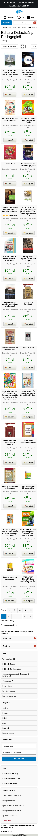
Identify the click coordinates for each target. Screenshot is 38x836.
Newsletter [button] (7, 740)
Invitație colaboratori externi (11, 811)
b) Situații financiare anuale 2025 (13, 806)
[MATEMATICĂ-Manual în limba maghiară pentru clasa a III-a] (28, 573)
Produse (6, 23)
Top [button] (4, 768)
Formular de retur (8, 733)
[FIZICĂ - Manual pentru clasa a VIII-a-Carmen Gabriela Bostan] (28, 67)
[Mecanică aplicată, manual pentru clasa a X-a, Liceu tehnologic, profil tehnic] (10, 526)
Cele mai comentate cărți (11, 779)
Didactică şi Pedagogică (9, 80)
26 (25, 616)
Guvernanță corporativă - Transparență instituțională (15, 675)
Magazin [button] (6, 703)
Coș (21, 17)
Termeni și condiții (8, 659)
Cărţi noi (5, 708)
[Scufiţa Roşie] (10, 160)
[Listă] (27, 46)
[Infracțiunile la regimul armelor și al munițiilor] (28, 252)
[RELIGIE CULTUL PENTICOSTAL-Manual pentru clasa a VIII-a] (10, 67)
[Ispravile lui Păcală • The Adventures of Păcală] (28, 114)
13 (25, 610)
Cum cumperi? (7, 681)
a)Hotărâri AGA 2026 (9, 816)
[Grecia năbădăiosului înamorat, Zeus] (10, 343)
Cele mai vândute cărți (10, 774)
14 (31, 610)
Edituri (4, 718)
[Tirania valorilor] (28, 343)
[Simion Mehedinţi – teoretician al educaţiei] (10, 436)
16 (9, 616)
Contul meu (10, 17)
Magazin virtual (6, 831)
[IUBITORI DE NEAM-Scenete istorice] (10, 114)
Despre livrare (7, 686)
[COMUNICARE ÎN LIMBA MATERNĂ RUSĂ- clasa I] (10, 252)
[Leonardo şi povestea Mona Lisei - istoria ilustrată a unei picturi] (10, 203)
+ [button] (34, 638)
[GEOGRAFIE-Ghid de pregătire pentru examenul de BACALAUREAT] (28, 526)
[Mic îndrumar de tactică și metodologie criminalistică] (10, 298)
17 (14, 616)
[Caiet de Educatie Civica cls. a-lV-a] (28, 482)
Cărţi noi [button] (6, 646)
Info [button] (4, 654)
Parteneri (5, 728)
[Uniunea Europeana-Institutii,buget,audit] (28, 160)
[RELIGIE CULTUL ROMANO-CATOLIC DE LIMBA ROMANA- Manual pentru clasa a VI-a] (28, 203)
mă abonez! (19, 758)
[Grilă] (22, 46)
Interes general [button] (9, 790)
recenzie (13, 215)
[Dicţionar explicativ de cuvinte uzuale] (10, 482)
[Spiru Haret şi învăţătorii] (28, 298)
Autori (4, 723)
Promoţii (5, 713)
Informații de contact (9, 696)
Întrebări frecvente (8, 691)
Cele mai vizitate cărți (9, 784)
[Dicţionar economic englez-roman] (10, 573)
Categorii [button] (7, 638)
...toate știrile (6, 821)
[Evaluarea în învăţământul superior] (28, 436)
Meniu (32, 17)
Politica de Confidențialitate (11, 669)
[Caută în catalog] (34, 22)
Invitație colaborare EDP (10, 801)
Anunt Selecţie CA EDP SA (11, 796)
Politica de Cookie (8, 664)
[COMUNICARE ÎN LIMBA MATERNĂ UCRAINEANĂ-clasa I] (28, 387)
